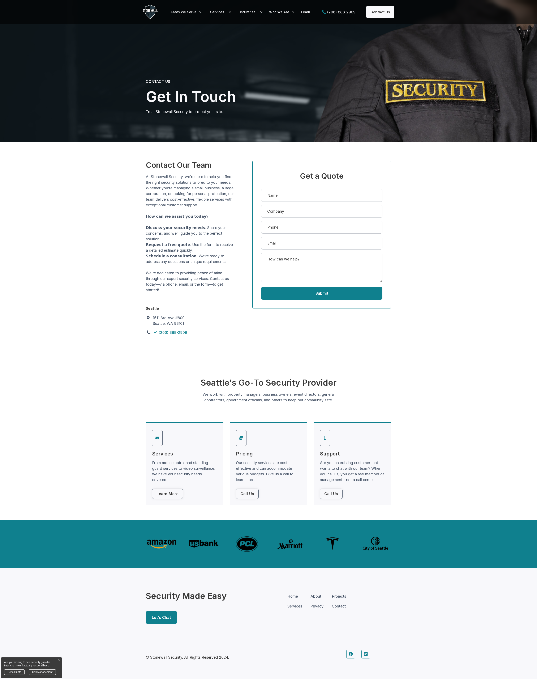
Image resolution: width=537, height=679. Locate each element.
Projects (339, 596)
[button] (187, 12)
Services (217, 12)
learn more (167, 494)
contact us (380, 12)
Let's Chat (161, 617)
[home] (150, 12)
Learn (305, 12)
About (315, 596)
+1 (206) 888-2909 (170, 332)
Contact (339, 606)
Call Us (247, 494)
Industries (247, 12)
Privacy (316, 606)
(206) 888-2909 (341, 12)
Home (292, 596)
